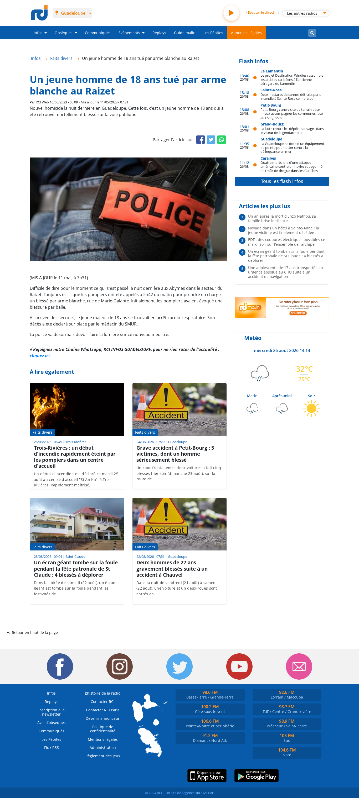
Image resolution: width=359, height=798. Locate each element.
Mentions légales (103, 739)
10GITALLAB (204, 792)
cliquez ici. (40, 356)
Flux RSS (51, 747)
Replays (159, 32)
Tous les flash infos (282, 181)
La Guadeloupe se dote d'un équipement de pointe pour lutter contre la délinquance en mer (292, 147)
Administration (103, 747)
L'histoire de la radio (102, 693)
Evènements (129, 32)
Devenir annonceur (103, 718)
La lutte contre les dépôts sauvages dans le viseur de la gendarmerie (292, 130)
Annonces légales (246, 32)
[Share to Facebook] (200, 139)
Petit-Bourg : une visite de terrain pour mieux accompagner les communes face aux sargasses (291, 113)
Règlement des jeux (102, 755)
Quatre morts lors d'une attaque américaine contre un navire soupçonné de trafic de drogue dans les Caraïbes (291, 166)
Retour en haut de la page (35, 632)
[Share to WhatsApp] (221, 139)
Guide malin (185, 32)
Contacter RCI (103, 701)
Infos (38, 32)
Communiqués (98, 32)
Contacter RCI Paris (103, 709)
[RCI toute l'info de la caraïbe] (39, 13)
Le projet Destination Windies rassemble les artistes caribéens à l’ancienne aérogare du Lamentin (291, 79)
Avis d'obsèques (51, 722)
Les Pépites (213, 32)
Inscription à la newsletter (51, 712)
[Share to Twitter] (211, 139)
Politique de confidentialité (102, 728)
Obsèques (64, 32)
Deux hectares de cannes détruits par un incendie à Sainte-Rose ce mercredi (292, 96)
